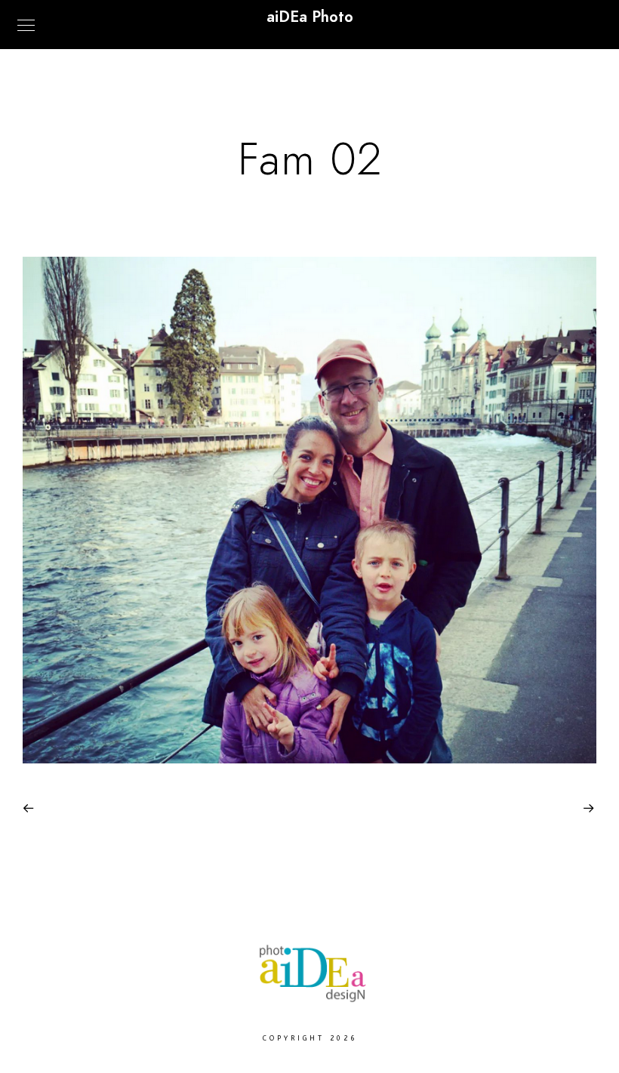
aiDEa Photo (309, 16)
